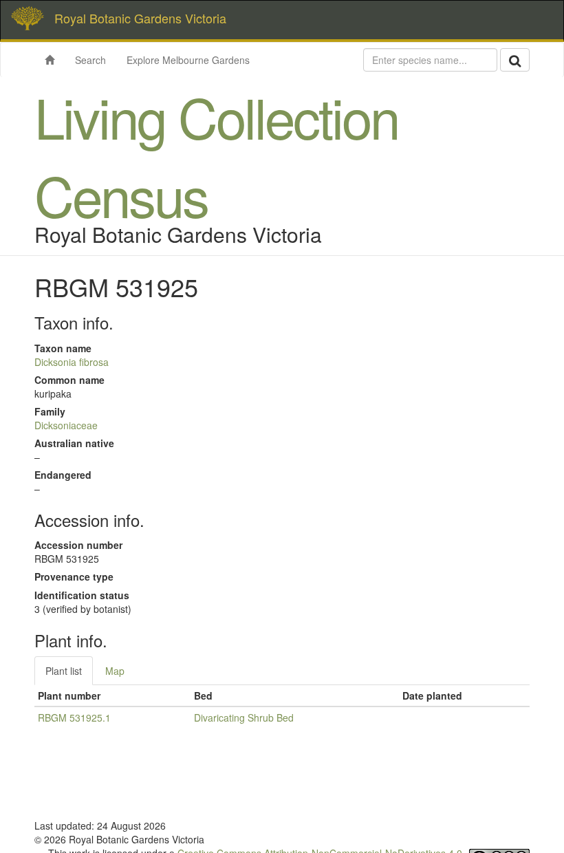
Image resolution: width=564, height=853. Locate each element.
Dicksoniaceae (66, 425)
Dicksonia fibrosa (71, 362)
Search (90, 60)
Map (114, 671)
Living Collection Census (216, 155)
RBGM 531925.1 (74, 717)
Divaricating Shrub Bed (244, 717)
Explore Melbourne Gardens (188, 60)
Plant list (63, 671)
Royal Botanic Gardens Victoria (140, 18)
